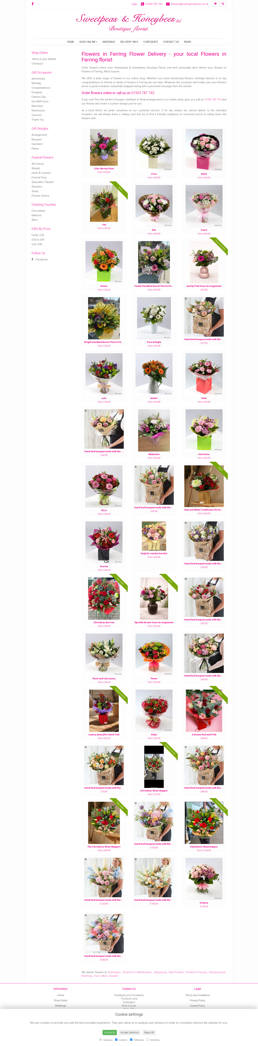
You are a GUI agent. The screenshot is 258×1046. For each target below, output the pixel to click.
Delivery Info (129, 41)
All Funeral (38, 163)
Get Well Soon (40, 101)
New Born (37, 106)
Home (70, 41)
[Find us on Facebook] (34, 4)
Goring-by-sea (217, 972)
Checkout (37, 63)
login (134, 4)
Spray (35, 191)
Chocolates (38, 210)
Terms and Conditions (197, 995)
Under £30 (38, 235)
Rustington (114, 972)
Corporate (150, 41)
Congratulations (41, 87)
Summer (37, 115)
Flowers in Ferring (196, 972)
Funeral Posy (39, 177)
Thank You (38, 119)
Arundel (113, 975)
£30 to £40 (38, 239)
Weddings (108, 41)
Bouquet (37, 139)
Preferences (138, 1040)
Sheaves (37, 186)
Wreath (36, 168)
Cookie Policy (197, 1005)
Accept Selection (129, 1032)
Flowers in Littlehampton (137, 972)
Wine (34, 219)
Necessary (108, 1040)
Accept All (109, 1032)
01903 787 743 (142, 93)
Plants (35, 148)
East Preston (176, 972)
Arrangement (39, 134)
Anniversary (38, 78)
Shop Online (87, 41)
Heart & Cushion (41, 173)
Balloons (37, 215)
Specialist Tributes (43, 182)
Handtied (37, 144)
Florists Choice (40, 195)
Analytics (122, 1040)
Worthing (87, 975)
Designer (37, 92)
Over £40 (37, 244)
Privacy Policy (197, 1000)
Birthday (36, 83)
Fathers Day (39, 96)
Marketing (155, 1040)
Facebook (41, 259)
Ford (97, 975)
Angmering (160, 972)
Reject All (149, 1032)
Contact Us (171, 41)
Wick (104, 975)
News (187, 41)
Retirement (38, 110)
